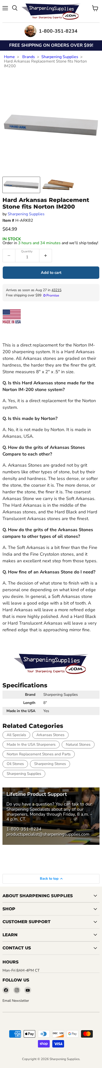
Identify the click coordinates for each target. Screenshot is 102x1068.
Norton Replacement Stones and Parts (39, 754)
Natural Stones (78, 744)
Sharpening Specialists (28, 809)
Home (9, 57)
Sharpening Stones (50, 763)
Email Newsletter (15, 1000)
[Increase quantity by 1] (45, 255)
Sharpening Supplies (59, 57)
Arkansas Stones (50, 734)
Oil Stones (15, 763)
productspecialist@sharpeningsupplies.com (47, 834)
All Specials (16, 734)
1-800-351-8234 (24, 829)
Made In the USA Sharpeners (31, 744)
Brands (28, 57)
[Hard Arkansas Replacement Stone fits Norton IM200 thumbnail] (21, 185)
